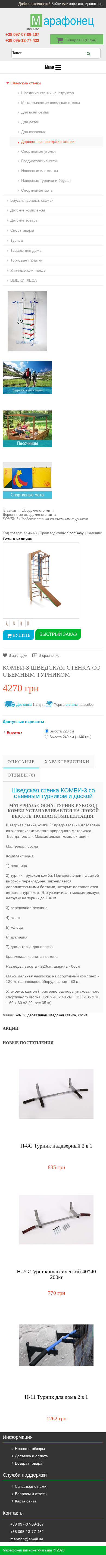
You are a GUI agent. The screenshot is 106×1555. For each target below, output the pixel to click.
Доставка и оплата (31, 1456)
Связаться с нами (30, 1486)
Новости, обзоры (30, 1448)
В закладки (18, 656)
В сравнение (49, 656)
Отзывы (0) (21, 775)
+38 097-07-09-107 (22, 34)
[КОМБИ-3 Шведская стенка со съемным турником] (41, 580)
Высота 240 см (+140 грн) (70, 737)
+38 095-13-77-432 (22, 40)
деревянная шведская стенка (51, 1015)
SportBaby (75, 533)
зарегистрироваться (85, 4)
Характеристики (67, 761)
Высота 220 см (61, 731)
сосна (83, 1015)
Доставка (24, 705)
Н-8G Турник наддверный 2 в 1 (56, 1146)
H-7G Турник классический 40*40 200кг (56, 1274)
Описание (21, 761)
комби (20, 1015)
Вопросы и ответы (31, 1494)
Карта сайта (25, 1501)
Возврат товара (28, 1463)
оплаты (71, 705)
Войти (56, 4)
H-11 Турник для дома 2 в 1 (56, 1397)
